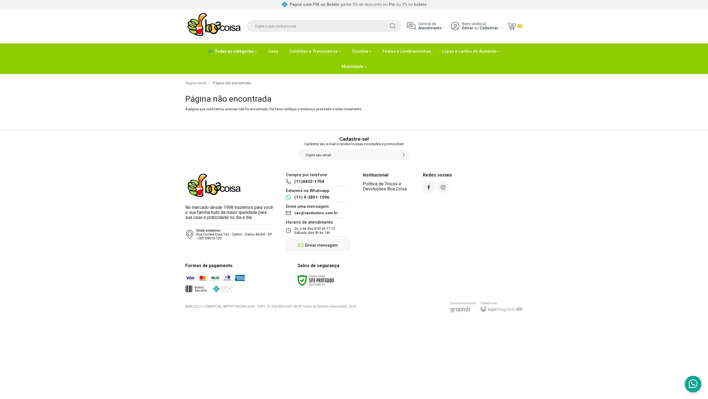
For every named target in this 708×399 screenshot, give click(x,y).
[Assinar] (403, 154)
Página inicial (195, 83)
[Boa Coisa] (213, 26)
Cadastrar (489, 28)
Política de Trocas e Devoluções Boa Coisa (385, 186)
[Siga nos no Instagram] (443, 187)
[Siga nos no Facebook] (428, 187)
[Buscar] (393, 26)
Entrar (467, 28)
